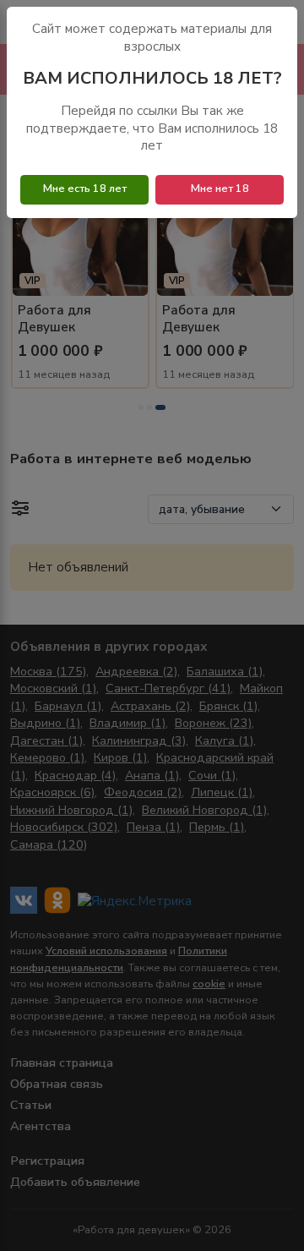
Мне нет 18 (220, 188)
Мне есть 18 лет (85, 188)
